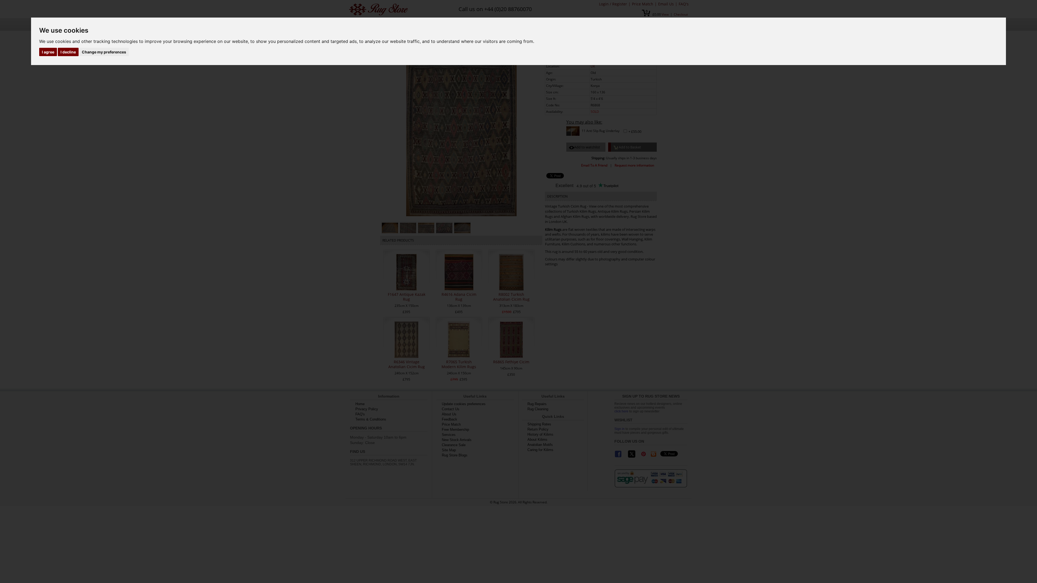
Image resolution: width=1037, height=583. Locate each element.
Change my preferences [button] (104, 52)
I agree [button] (48, 52)
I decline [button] (68, 52)
